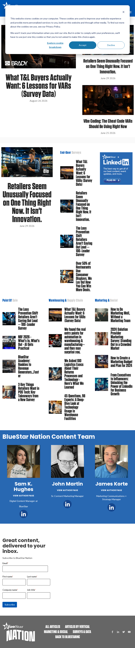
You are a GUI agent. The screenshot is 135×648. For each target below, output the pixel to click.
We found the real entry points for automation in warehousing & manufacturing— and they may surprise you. (75, 340)
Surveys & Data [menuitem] (82, 631)
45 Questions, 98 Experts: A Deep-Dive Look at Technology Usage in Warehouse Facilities (74, 407)
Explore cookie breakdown (55, 45)
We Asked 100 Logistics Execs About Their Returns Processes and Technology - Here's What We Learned (74, 374)
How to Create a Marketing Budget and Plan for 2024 (121, 361)
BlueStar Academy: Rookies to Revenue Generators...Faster (28, 366)
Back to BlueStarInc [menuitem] (67, 636)
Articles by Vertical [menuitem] (77, 626)
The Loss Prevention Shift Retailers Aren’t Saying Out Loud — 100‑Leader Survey (84, 241)
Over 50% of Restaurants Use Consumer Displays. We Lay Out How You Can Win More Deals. (84, 276)
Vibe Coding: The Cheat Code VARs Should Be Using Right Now (107, 123)
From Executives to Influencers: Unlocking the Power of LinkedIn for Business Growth (121, 384)
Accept (82, 45)
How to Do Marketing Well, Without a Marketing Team (120, 314)
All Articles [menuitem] (52, 626)
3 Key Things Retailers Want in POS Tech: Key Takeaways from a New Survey (28, 392)
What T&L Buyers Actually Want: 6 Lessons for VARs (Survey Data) (38, 85)
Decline (111, 45)
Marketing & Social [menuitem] (56, 631)
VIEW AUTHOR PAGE (23, 495)
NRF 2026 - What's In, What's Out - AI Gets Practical (29, 342)
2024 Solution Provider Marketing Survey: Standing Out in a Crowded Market (121, 338)
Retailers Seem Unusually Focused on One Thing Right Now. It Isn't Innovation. (108, 66)
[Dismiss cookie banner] (123, 12)
